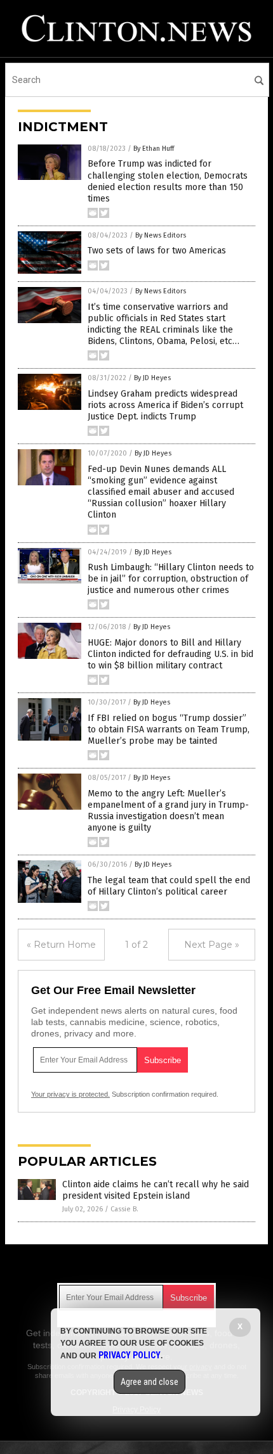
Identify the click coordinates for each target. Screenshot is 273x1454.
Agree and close (149, 1382)
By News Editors (160, 235)
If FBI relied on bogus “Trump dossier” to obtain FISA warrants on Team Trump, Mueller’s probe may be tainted (169, 729)
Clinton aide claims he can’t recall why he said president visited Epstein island (155, 1190)
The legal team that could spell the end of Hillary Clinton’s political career (169, 886)
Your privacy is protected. (70, 1094)
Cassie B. (124, 1209)
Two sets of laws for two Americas (157, 250)
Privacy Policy (129, 1355)
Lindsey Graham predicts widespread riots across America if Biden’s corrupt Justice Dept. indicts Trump (165, 405)
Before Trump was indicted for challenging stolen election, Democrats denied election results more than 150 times (168, 181)
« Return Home (61, 944)
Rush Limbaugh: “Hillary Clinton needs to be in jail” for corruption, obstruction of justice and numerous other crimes (171, 579)
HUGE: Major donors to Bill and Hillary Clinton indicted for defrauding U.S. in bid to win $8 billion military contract (170, 654)
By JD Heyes (152, 378)
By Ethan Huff (153, 148)
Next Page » (211, 944)
